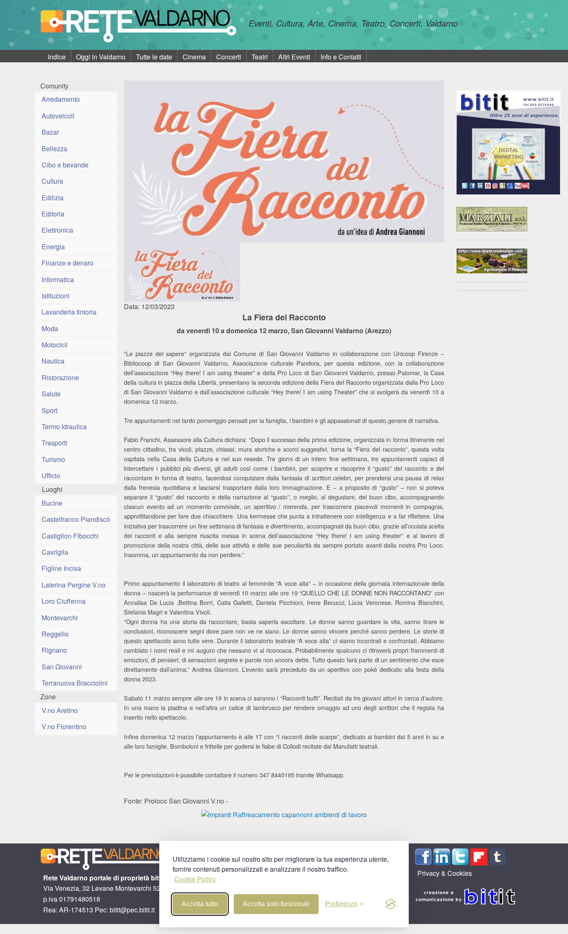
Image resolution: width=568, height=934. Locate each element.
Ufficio (51, 475)
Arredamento (61, 99)
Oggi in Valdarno (101, 56)
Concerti (228, 56)
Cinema (194, 56)
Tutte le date (154, 56)
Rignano (54, 650)
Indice (57, 56)
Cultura (52, 181)
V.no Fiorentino (64, 726)
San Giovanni (62, 666)
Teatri (260, 56)
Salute (51, 393)
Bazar (50, 132)
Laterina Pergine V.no (74, 585)
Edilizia (53, 197)
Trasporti (54, 442)
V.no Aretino (60, 710)
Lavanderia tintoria (69, 312)
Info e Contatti (341, 56)
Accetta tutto (200, 903)
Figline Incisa (61, 568)
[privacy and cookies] (390, 904)
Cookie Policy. (195, 879)
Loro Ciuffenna (64, 601)
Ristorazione (60, 377)
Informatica (58, 279)
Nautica (53, 361)
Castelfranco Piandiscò (76, 519)
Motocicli (55, 344)
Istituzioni (55, 295)
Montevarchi (60, 617)
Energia (53, 246)
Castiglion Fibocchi (70, 536)
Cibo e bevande (65, 165)
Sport (49, 410)
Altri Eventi (294, 56)
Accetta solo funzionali (276, 903)
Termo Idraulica (64, 426)
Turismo (53, 459)
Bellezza (54, 148)
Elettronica (57, 230)
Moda (50, 328)
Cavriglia (55, 552)
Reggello (55, 634)
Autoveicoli (58, 115)
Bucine (52, 503)
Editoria (53, 214)
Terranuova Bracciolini (75, 683)
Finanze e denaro (68, 263)
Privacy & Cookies (444, 873)
